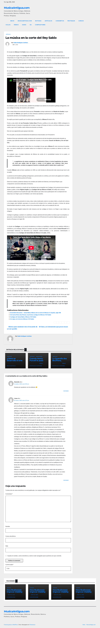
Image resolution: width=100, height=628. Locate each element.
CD (31, 24)
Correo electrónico (10, 536)
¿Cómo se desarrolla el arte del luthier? (14, 360)
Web (6, 546)
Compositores (40, 24)
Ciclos (8, 24)
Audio (24, 24)
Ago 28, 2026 (11, 594)
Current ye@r (9, 564)
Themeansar (32, 624)
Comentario (9, 494)
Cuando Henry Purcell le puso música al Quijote (37, 360)
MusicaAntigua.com (16, 7)
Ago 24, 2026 (80, 594)
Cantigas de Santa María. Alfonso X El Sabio (23, 317)
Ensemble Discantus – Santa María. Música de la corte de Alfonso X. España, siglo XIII (35, 312)
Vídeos (16, 24)
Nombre (7, 526)
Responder (66, 480)
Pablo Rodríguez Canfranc (21, 42)
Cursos (81, 21)
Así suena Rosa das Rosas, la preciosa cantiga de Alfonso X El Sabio (30, 314)
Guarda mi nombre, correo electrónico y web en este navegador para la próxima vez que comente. (34, 555)
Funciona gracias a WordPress (11, 624)
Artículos (48, 21)
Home (84, 624)
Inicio (12, 21)
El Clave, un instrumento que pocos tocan (53, 327)
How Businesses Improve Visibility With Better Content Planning (15, 593)
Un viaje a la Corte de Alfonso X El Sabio (22, 319)
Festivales (71, 21)
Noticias (38, 21)
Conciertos (60, 21)
